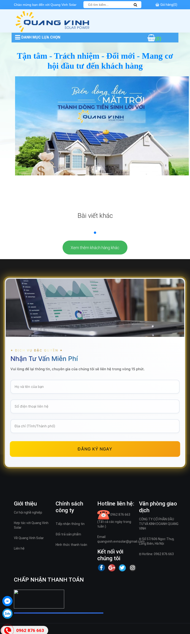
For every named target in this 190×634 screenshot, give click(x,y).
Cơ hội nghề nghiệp (28, 512)
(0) (158, 39)
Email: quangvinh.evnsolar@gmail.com (121, 539)
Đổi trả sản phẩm (68, 534)
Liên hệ (19, 548)
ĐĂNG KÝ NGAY (95, 449)
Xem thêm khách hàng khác (95, 247)
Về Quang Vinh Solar (29, 538)
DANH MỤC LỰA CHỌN (40, 37)
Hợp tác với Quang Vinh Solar (31, 525)
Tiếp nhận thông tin (70, 524)
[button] (95, 233)
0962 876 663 (114, 520)
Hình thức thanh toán (71, 545)
